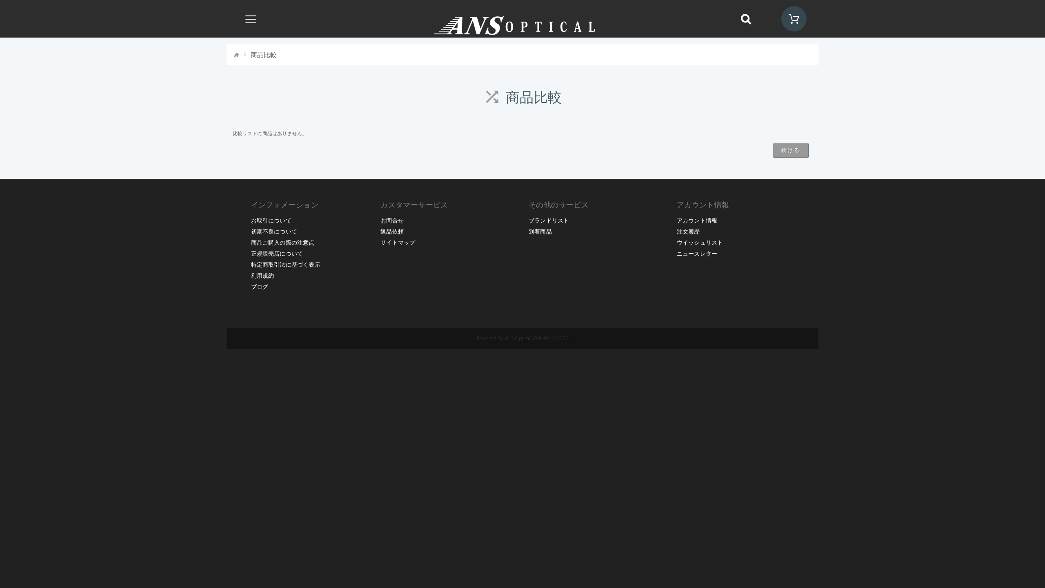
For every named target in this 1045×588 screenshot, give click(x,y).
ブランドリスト (549, 220)
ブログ (260, 286)
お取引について (271, 220)
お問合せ (392, 220)
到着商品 (540, 231)
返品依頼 (392, 231)
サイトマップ (397, 242)
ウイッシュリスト (700, 242)
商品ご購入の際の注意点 (283, 242)
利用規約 (262, 275)
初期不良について (274, 231)
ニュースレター (697, 253)
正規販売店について (277, 253)
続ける (790, 150)
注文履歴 (688, 231)
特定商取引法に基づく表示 (285, 264)
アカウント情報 (697, 220)
